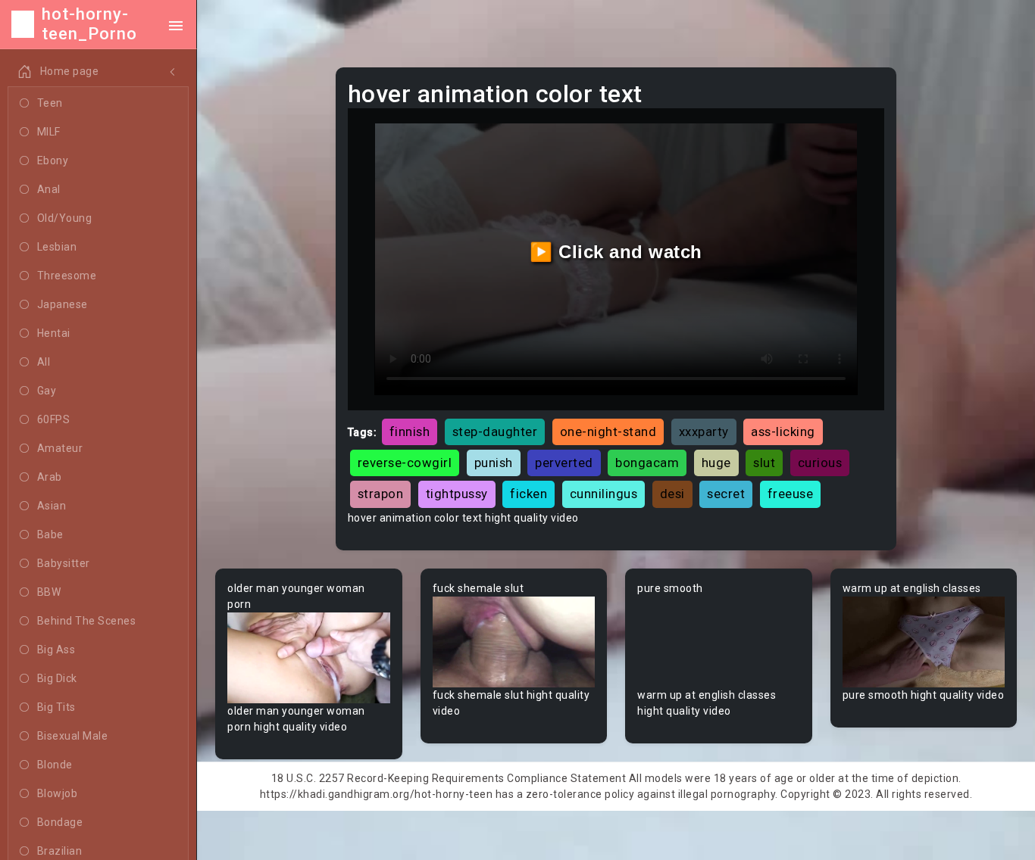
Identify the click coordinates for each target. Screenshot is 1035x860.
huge (716, 462)
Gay (47, 391)
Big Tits (56, 707)
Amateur (60, 448)
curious (820, 462)
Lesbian (57, 247)
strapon (381, 493)
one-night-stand (608, 431)
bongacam (647, 462)
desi (672, 493)
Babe (50, 534)
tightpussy (457, 493)
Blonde (55, 765)
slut (764, 462)
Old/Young (64, 218)
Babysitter (63, 563)
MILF (49, 132)
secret (726, 493)
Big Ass (56, 649)
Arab (49, 477)
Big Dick (57, 678)
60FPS (53, 419)
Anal (49, 189)
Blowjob (57, 793)
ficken (528, 493)
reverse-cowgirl (405, 462)
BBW (49, 592)
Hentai (53, 333)
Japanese (62, 304)
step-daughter (495, 431)
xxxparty (704, 431)
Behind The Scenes (86, 621)
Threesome (67, 276)
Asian (52, 506)
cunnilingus (604, 493)
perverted (564, 462)
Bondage (60, 822)
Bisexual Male (72, 736)
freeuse (791, 493)
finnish (409, 431)
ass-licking (783, 431)
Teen (50, 103)
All (44, 362)
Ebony (53, 160)
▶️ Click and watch (616, 251)
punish (493, 462)
